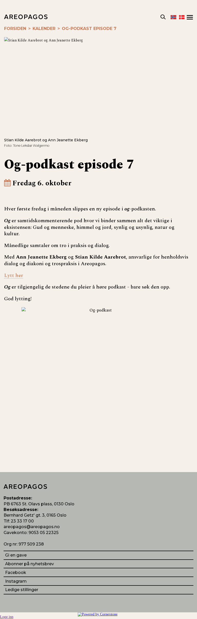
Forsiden (15, 28)
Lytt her (13, 276)
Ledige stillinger (21, 589)
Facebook (15, 572)
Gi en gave (16, 555)
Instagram (16, 581)
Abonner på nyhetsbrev (29, 563)
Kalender (44, 28)
